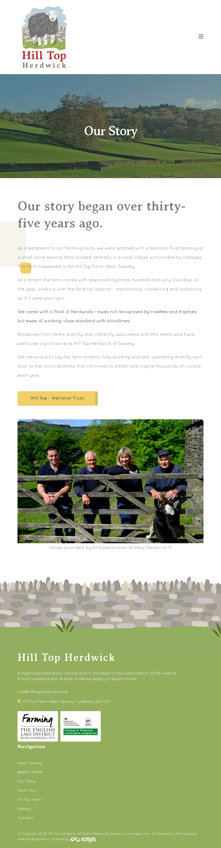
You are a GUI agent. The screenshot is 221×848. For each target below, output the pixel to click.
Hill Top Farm (30, 800)
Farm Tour (27, 790)
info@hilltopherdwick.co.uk (43, 692)
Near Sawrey (30, 763)
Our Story (27, 781)
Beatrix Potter (30, 772)
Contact (25, 818)
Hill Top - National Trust (57, 398)
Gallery (24, 809)
